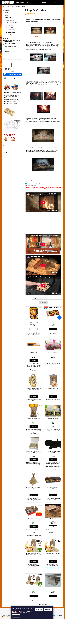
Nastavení (16, 616)
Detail (33, 329)
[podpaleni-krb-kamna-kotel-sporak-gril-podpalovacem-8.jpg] (43, 159)
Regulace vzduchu (10, 27)
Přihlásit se (7, 65)
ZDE (18, 95)
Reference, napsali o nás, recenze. (12, 97)
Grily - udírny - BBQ (10, 32)
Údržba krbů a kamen (10, 29)
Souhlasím (48, 609)
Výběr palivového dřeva (11, 31)
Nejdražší (36, 298)
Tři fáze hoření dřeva (10, 20)
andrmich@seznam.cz (10, 43)
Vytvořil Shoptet (58, 615)
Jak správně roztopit (11, 24)
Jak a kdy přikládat (10, 25)
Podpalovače (8, 12)
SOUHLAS (14, 612)
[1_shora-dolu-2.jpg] (50, 28)
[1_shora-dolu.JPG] (36, 30)
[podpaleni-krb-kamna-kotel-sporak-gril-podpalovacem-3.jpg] (43, 68)
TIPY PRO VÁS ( (35, 13)
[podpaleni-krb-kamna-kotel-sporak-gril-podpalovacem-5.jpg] (50, 93)
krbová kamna (41, 19)
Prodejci (6, 15)
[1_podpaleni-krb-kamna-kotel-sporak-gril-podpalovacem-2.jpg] (50, 54)
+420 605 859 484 (9, 45)
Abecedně (43, 298)
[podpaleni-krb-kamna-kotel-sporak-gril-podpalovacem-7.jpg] (43, 131)
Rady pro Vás (8, 17)
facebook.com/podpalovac (11, 46)
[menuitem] (19, 2)
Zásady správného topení (11, 22)
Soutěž (53, 610)
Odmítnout (39, 609)
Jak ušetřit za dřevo (10, 19)
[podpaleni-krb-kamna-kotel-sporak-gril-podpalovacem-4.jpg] (36, 93)
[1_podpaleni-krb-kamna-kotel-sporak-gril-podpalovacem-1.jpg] (36, 54)
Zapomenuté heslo (7, 69)
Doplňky (6, 14)
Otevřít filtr (43, 302)
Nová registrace (6, 68)
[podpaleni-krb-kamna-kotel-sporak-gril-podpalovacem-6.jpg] (43, 106)
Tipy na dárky (9, 34)
